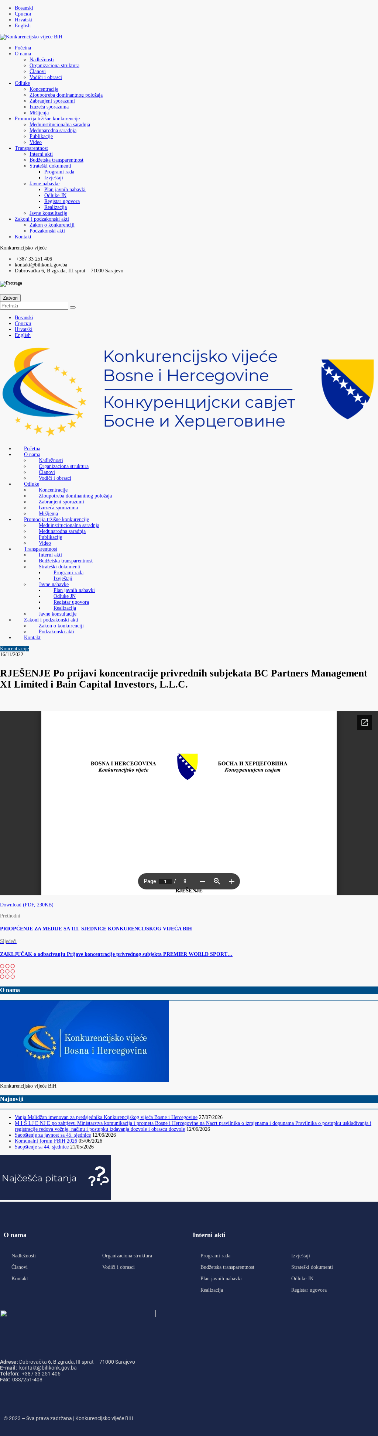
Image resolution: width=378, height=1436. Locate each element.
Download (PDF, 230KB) (27, 905)
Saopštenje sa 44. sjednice (42, 1147)
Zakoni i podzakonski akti (42, 219)
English (23, 25)
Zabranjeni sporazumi (52, 101)
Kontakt (23, 237)
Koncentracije (44, 89)
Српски (23, 14)
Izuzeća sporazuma (49, 107)
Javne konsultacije (48, 213)
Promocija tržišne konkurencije (47, 118)
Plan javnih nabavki (65, 189)
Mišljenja (39, 113)
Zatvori (10, 298)
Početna (23, 48)
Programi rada (59, 172)
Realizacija (55, 207)
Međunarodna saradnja (53, 130)
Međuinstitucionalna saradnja (60, 124)
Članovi (38, 71)
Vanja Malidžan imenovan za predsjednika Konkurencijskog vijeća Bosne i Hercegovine (106, 1117)
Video (36, 142)
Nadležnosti (42, 59)
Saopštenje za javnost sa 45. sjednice (53, 1135)
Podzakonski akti (47, 231)
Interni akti (41, 154)
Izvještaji (53, 177)
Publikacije (41, 136)
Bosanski (24, 8)
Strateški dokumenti (50, 166)
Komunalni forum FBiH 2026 (46, 1141)
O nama (23, 53)
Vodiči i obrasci (46, 77)
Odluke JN (55, 195)
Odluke (22, 83)
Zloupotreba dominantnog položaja (66, 95)
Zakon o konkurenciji (52, 225)
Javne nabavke (44, 183)
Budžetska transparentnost (56, 160)
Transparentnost (31, 148)
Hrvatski (23, 20)
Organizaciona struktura (54, 65)
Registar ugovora (62, 201)
